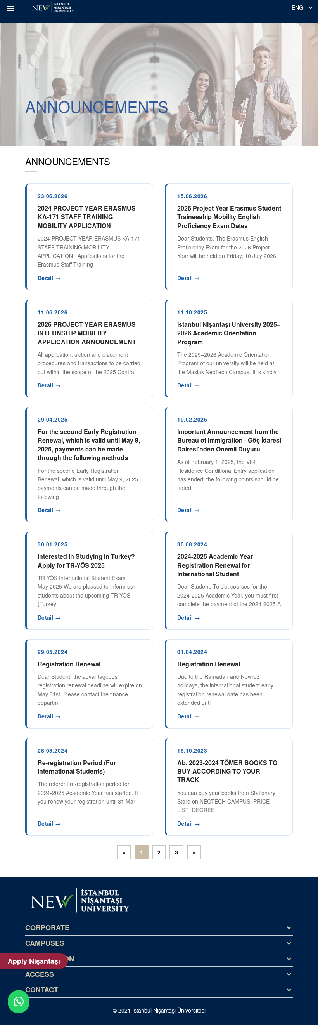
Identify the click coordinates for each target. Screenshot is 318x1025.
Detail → (49, 278)
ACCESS (39, 974)
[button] (11, 8)
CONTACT (41, 989)
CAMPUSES (44, 943)
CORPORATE (47, 927)
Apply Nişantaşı (34, 961)
